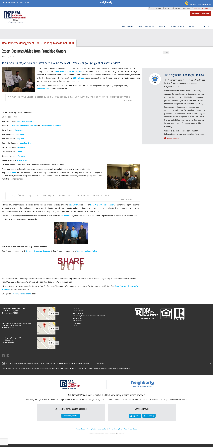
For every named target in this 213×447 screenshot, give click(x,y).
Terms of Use (80, 429)
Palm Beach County (25, 121)
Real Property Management (102, 204)
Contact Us (204, 26)
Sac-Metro (21, 147)
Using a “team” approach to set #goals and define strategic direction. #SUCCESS (58, 195)
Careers (75, 326)
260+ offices (78, 78)
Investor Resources (146, 26)
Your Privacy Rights (130, 429)
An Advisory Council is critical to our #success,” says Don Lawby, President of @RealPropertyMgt (69, 96)
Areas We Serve (177, 26)
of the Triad (22, 160)
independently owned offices (68, 71)
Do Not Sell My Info (115, 429)
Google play (149, 416)
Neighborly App (77, 318)
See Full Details (173, 138)
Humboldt (19, 130)
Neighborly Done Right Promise (200, 4)
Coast (19, 151)
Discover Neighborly (70, 416)
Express (20, 138)
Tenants (167, 8)
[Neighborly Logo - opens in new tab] (149, 384)
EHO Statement (77, 321)
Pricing (192, 26)
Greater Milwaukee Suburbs (24, 125)
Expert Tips (186, 8)
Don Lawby (73, 204)
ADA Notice (100, 363)
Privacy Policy (91, 429)
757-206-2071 (206, 8)
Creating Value (126, 26)
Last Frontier (25, 143)
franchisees (11, 172)
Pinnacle (21, 156)
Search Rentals (156, 8)
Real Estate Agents (78, 313)
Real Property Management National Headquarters (88, 316)
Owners (177, 8)
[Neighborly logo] (106, 2)
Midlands (21, 134)
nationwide (65, 215)
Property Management (21, 293)
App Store (135, 416)
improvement (43, 88)
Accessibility (102, 429)
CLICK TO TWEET (126, 100)
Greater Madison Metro (51, 125)
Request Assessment (200, 13)
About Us (162, 26)
